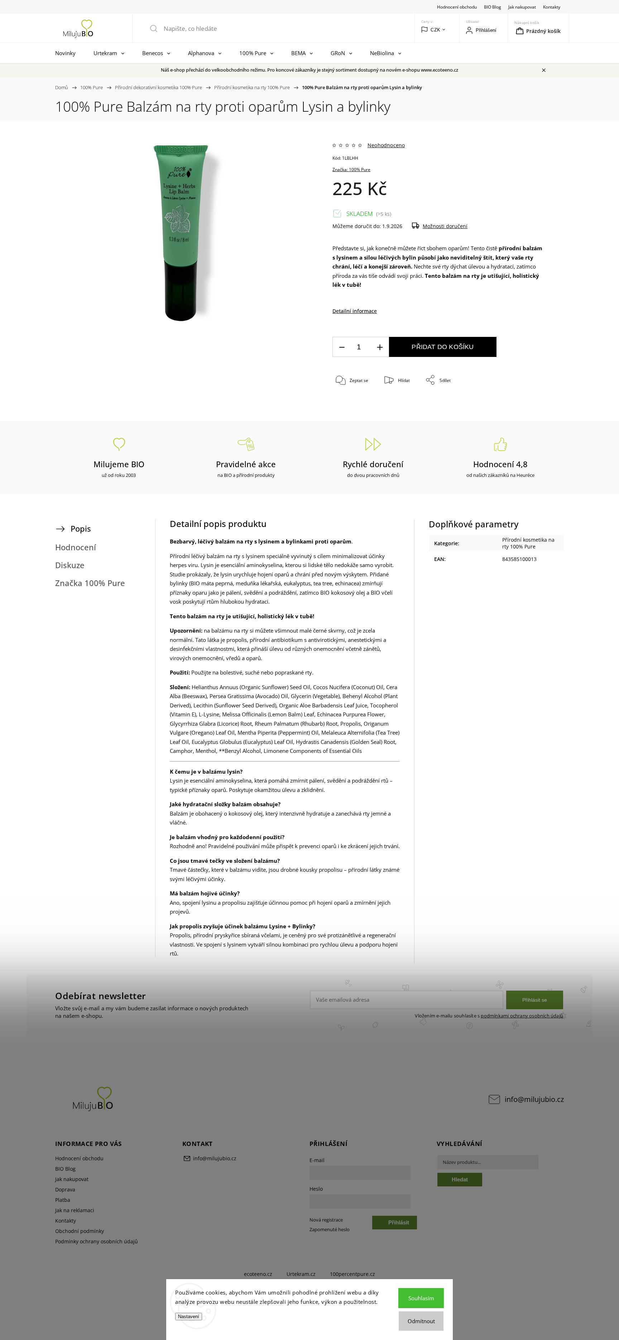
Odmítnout (421, 1321)
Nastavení (188, 1316)
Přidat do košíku (443, 346)
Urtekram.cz (301, 1274)
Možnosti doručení (445, 226)
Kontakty (551, 7)
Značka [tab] (90, 583)
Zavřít (529, 404)
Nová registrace (326, 1220)
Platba (62, 1199)
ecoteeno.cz (258, 1274)
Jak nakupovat (522, 7)
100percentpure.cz (352, 1274)
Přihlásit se (534, 1000)
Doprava (65, 1189)
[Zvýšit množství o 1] (380, 347)
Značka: (351, 169)
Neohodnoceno (386, 145)
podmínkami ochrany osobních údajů (522, 1016)
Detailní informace (354, 311)
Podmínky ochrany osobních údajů (96, 1241)
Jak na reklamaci (74, 1210)
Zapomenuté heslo (330, 1230)
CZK (436, 30)
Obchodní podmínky (79, 1231)
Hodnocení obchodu (457, 7)
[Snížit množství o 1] (342, 347)
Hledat (460, 1179)
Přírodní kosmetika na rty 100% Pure (528, 543)
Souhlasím (421, 1298)
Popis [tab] (81, 528)
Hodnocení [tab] (75, 547)
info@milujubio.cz (534, 1099)
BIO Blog (492, 7)
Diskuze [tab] (70, 565)
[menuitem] (67, 53)
